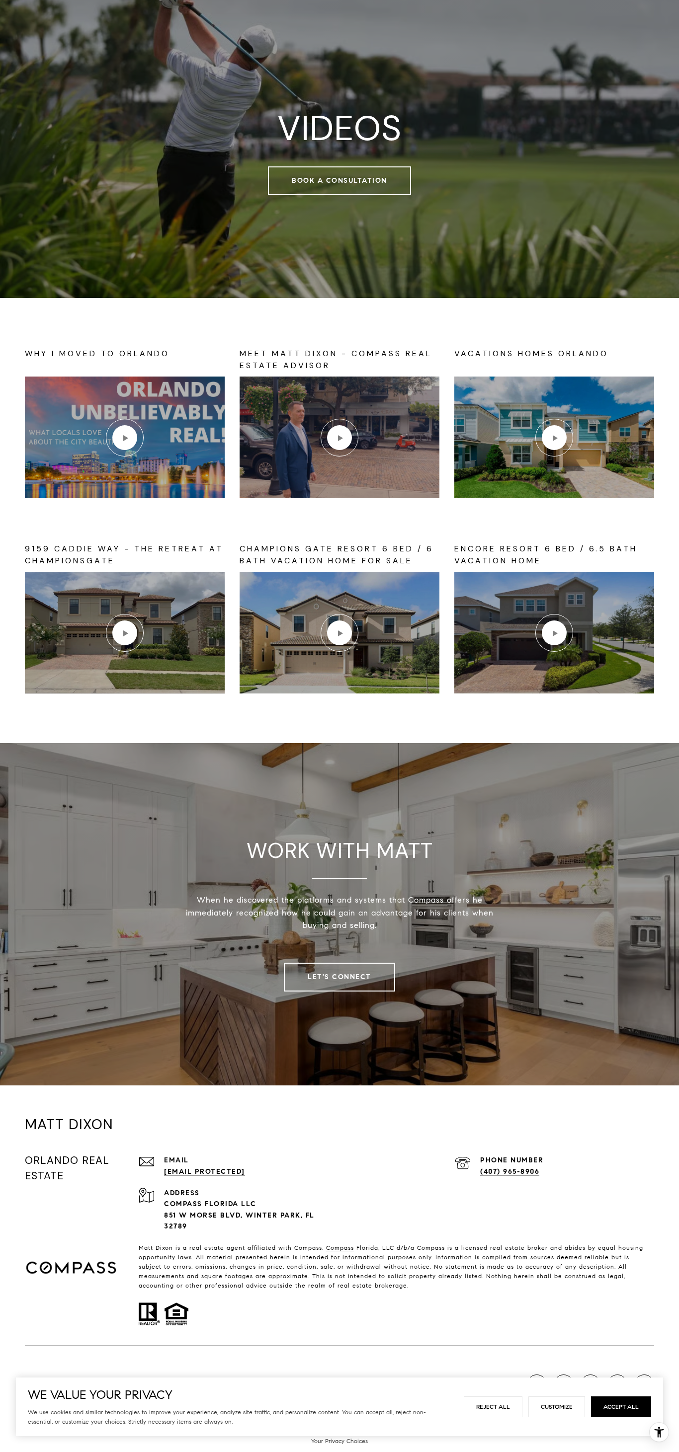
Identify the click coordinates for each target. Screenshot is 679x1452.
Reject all (493, 1406)
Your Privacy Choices (339, 1441)
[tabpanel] (339, 520)
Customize (557, 1406)
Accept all (621, 1406)
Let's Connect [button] (339, 977)
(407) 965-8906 (509, 1171)
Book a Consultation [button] (339, 180)
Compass (340, 1247)
